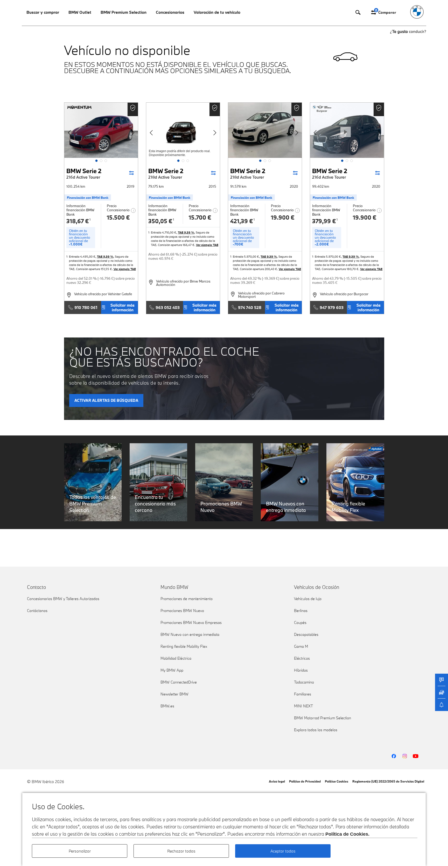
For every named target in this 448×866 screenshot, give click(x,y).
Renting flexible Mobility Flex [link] (183, 646)
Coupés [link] (300, 622)
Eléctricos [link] (302, 658)
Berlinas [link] (300, 610)
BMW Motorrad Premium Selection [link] (322, 717)
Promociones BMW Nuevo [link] (182, 610)
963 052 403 (168, 307)
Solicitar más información (122, 307)
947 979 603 (332, 307)
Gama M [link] (301, 646)
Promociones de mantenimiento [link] (186, 598)
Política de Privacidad (305, 781)
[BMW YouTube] (415, 756)
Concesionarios (170, 12)
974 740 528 (249, 307)
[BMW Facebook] (394, 756)
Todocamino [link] (304, 682)
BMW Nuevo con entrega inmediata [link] (189, 634)
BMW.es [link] (167, 705)
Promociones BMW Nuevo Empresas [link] (191, 622)
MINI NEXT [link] (303, 705)
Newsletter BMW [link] (174, 694)
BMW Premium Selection (123, 12)
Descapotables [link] (306, 634)
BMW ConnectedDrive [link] (178, 682)
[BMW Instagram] (405, 756)
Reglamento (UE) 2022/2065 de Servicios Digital (388, 781)
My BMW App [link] (171, 670)
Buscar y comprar (42, 12)
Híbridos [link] (301, 670)
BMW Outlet (79, 12)
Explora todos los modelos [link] (315, 729)
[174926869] (101, 130)
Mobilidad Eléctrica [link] (175, 658)
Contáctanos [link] (37, 610)
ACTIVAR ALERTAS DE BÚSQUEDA (106, 400)
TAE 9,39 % (105, 256)
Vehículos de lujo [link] (307, 598)
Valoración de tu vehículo (217, 12)
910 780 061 (85, 307)
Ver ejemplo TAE (125, 269)
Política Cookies (336, 781)
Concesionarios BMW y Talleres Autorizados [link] (63, 598)
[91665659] (265, 130)
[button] (96, 160)
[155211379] (183, 130)
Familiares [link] (302, 694)
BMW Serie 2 (83, 173)
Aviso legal (277, 781)
